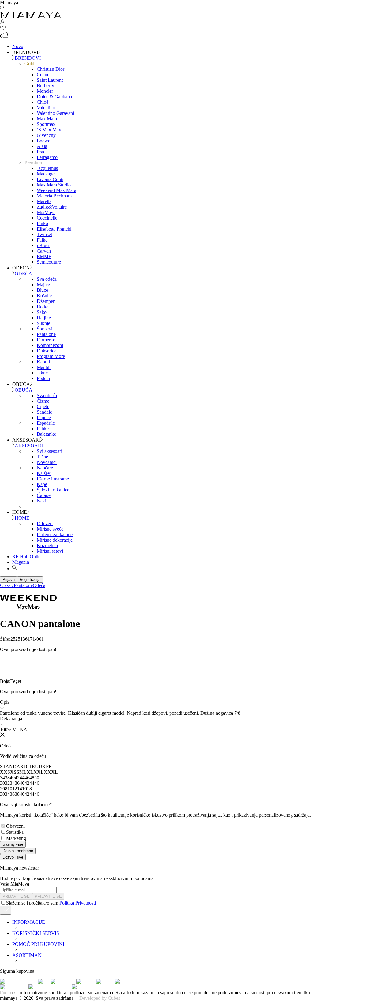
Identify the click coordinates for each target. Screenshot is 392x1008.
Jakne (42, 372)
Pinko (42, 223)
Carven (44, 251)
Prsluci (43, 378)
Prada (42, 151)
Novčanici (47, 462)
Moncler (45, 91)
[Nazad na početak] (5, 910)
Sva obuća (47, 395)
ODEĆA (23, 273)
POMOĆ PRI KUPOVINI (38, 944)
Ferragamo (47, 157)
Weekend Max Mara (56, 190)
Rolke (42, 306)
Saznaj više (12, 844)
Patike (43, 428)
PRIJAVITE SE (16, 896)
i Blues (43, 245)
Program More (51, 356)
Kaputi (43, 361)
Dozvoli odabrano (17, 850)
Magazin (20, 562)
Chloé (42, 102)
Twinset (44, 234)
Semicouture (49, 262)
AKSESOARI (29, 445)
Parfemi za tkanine (55, 534)
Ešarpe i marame (53, 478)
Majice (43, 284)
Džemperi (46, 301)
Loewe (43, 140)
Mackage (46, 173)
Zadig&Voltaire (52, 206)
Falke (42, 240)
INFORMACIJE (28, 922)
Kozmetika (47, 545)
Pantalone (46, 334)
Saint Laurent (50, 80)
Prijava (8, 579)
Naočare (45, 467)
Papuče (44, 417)
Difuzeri (45, 523)
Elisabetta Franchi (54, 228)
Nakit (42, 500)
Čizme (43, 401)
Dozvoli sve (12, 857)
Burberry (45, 85)
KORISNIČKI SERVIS (35, 933)
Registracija (30, 579)
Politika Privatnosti (77, 902)
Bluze (42, 290)
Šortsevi (44, 328)
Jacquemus (47, 168)
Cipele (43, 406)
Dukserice (46, 350)
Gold (29, 63)
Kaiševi (44, 473)
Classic (7, 585)
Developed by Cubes (99, 998)
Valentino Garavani (55, 113)
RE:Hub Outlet (27, 556)
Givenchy (46, 135)
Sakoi (42, 312)
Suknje (43, 323)
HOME (22, 518)
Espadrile (46, 423)
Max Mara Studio (54, 184)
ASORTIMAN (27, 955)
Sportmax (46, 124)
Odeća (39, 585)
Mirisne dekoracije (55, 540)
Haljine (44, 317)
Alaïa (42, 146)
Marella (44, 201)
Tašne (42, 456)
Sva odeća (47, 279)
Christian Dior (50, 69)
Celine (43, 74)
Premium (33, 162)
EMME (44, 256)
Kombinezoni (50, 345)
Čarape (44, 495)
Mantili (44, 367)
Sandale (44, 412)
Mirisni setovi (50, 551)
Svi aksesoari (49, 451)
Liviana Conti (50, 179)
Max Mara (47, 118)
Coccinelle (47, 217)
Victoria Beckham (54, 195)
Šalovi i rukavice (53, 489)
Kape (42, 484)
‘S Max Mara (49, 129)
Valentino (46, 107)
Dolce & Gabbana (54, 96)
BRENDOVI (28, 58)
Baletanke (46, 434)
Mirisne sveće (50, 529)
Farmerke (46, 339)
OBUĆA (23, 390)
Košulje (44, 295)
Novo (17, 46)
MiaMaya (46, 212)
